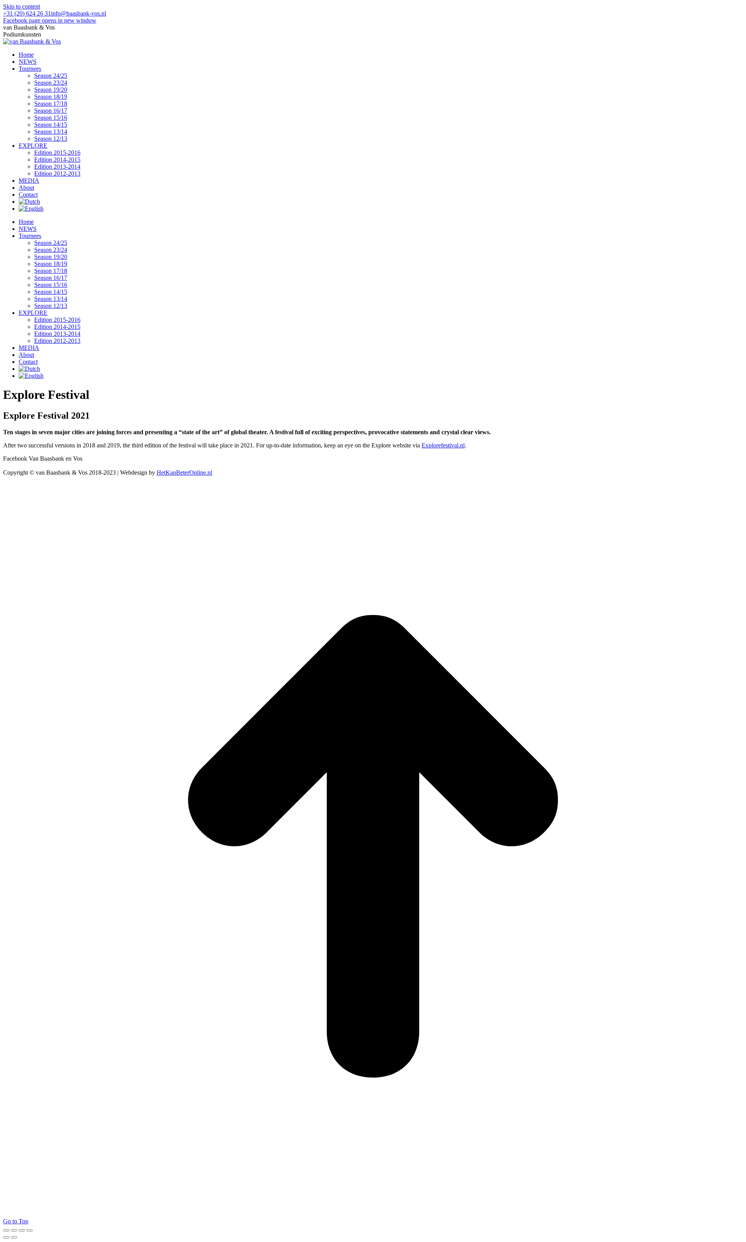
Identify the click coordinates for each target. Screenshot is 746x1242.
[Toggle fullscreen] (22, 1230)
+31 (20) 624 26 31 (27, 13)
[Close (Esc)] (6, 1230)
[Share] (14, 1230)
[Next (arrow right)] (14, 1237)
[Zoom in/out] (29, 1230)
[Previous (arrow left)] (6, 1237)
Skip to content (21, 6)
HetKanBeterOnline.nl (184, 472)
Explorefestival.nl (443, 445)
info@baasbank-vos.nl (78, 13)
